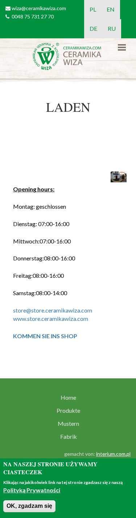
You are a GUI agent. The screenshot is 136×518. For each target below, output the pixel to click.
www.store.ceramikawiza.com (50, 318)
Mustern (68, 423)
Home (68, 397)
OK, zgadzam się (29, 506)
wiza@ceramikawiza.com (39, 8)
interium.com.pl (113, 454)
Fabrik (68, 437)
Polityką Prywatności (31, 490)
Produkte (68, 410)
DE (93, 28)
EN (111, 9)
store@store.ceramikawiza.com (52, 310)
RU (112, 28)
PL (93, 9)
